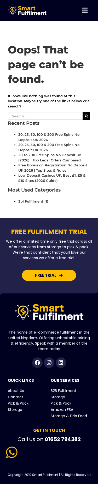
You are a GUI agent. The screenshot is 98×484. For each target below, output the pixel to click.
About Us (16, 390)
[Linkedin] (61, 362)
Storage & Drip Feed (69, 415)
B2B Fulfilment (63, 390)
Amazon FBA (62, 409)
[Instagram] (49, 362)
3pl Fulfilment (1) (33, 201)
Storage (15, 409)
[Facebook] (37, 362)
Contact (15, 397)
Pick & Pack (18, 403)
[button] (85, 10)
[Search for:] (45, 115)
